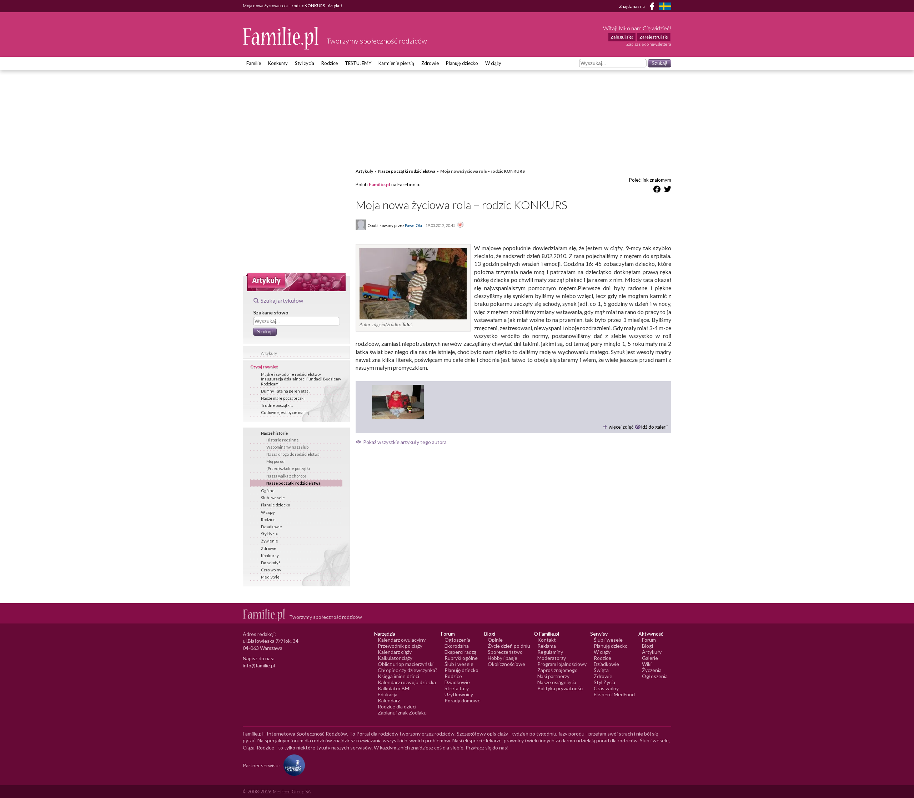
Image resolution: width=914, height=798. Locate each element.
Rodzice (329, 63)
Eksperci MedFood (614, 694)
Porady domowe (463, 700)
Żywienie (269, 541)
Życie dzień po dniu (509, 646)
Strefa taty (457, 688)
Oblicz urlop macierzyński (405, 664)
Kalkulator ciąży (395, 658)
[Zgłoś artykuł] (460, 225)
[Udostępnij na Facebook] (657, 190)
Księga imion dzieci (398, 676)
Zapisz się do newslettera (648, 44)
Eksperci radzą (460, 652)
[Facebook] (653, 7)
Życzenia (652, 670)
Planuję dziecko (462, 63)
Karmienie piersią (396, 63)
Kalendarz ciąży (395, 652)
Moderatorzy (551, 658)
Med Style (270, 577)
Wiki (647, 664)
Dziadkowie (271, 526)
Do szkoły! (270, 562)
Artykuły (269, 353)
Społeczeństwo (505, 652)
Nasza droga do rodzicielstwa (293, 454)
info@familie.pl (259, 665)
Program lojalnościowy (562, 664)
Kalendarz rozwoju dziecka (407, 682)
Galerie (650, 658)
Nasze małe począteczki (283, 398)
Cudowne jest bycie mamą (285, 412)
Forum (649, 640)
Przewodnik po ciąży (400, 646)
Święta (601, 670)
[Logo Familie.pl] (281, 38)
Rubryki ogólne (461, 658)
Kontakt (546, 640)
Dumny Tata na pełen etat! (285, 391)
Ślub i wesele (273, 497)
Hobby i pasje (502, 658)
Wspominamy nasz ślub (287, 447)
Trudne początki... (277, 405)
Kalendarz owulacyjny (402, 640)
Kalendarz (389, 700)
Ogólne (268, 490)
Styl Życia (604, 682)
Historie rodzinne (282, 440)
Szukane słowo (270, 312)
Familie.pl (379, 184)
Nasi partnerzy (553, 676)
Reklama (546, 646)
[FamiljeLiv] (665, 6)
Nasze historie (274, 433)
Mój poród (275, 461)
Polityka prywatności (560, 688)
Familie (253, 63)
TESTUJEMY (358, 63)
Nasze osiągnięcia (556, 682)
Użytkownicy (459, 694)
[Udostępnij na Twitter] (667, 190)
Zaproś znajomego (557, 670)
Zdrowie (430, 63)
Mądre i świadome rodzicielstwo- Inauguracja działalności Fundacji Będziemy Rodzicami (301, 379)
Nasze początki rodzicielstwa (293, 483)
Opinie (495, 640)
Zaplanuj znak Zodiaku (402, 712)
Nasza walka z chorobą (286, 476)
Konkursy (278, 63)
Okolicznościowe (506, 664)
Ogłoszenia (457, 640)
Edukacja (387, 694)
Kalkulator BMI (394, 688)
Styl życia (304, 63)
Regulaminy (550, 652)
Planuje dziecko (275, 504)
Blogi (647, 646)
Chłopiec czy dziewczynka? (407, 670)
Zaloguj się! (622, 37)
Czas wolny (271, 569)
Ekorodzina (457, 646)
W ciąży (493, 63)
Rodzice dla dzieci (397, 706)
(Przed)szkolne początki (288, 468)
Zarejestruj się (653, 37)
